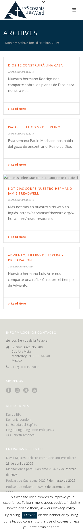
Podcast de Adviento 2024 (25, 487)
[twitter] (26, 390)
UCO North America (20, 435)
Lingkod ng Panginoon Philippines (30, 430)
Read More (18, 109)
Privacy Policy (64, 508)
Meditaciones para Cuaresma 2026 (31, 469)
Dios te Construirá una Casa (35, 65)
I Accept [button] (29, 515)
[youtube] (34, 390)
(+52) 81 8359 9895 (25, 367)
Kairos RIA (13, 414)
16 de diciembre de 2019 (21, 133)
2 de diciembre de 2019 (20, 266)
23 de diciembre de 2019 (21, 71)
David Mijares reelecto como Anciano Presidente (41, 458)
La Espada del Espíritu (21, 424)
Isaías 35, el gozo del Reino (34, 127)
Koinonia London (18, 419)
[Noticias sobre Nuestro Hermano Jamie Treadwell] (41, 177)
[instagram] (17, 390)
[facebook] (8, 390)
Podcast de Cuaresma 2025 (26, 481)
